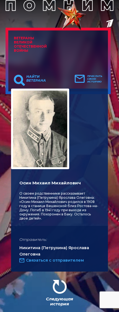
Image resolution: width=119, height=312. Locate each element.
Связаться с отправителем (55, 260)
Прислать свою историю (94, 79)
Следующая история (59, 301)
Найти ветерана (36, 78)
